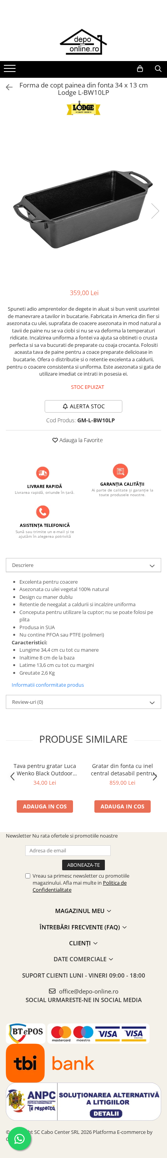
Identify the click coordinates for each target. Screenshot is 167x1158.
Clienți (80, 943)
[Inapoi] (6, 87)
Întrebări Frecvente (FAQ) (81, 927)
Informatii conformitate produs (48, 684)
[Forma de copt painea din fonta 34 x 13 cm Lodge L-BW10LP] (83, 203)
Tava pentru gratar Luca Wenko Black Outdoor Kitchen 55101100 (45, 769)
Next (155, 211)
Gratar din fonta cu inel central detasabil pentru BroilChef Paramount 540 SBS (122, 769)
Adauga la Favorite (80, 440)
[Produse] (10, 71)
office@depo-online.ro (87, 991)
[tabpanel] (83, 203)
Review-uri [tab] (27, 701)
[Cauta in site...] (158, 69)
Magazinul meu (80, 911)
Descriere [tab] (22, 565)
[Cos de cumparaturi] (140, 69)
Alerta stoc (87, 406)
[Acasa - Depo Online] (83, 41)
